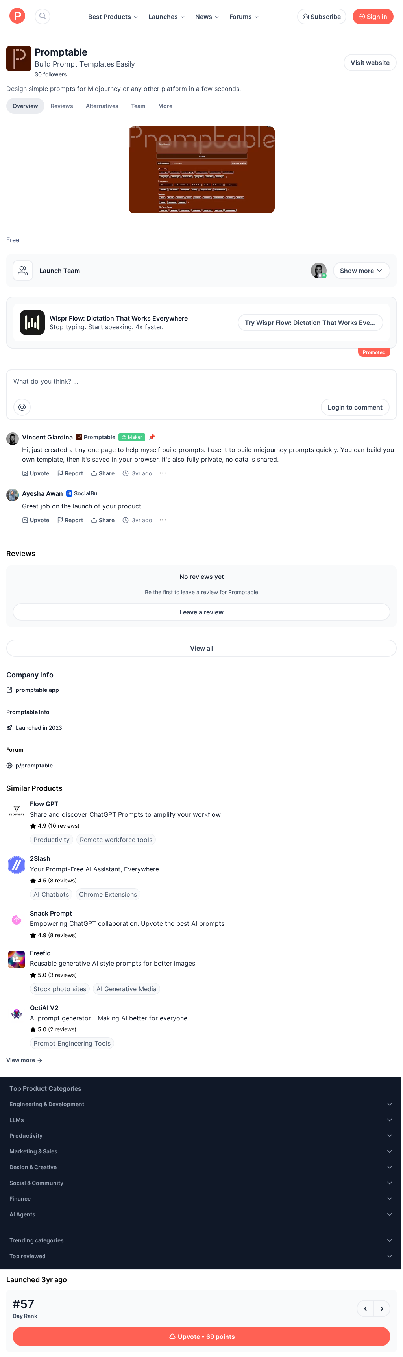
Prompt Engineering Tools (72, 1043)
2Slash (40, 858)
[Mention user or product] (22, 407)
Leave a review (201, 612)
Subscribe (326, 16)
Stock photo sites (59, 989)
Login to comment (355, 407)
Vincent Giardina (47, 437)
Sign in (377, 16)
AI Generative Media (126, 989)
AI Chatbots (51, 894)
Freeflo (40, 953)
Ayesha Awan (42, 493)
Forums (240, 16)
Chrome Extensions (108, 894)
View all (201, 648)
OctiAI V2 (44, 1008)
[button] (165, 105)
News (203, 16)
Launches (163, 16)
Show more (357, 270)
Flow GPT (44, 804)
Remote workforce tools (116, 839)
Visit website (370, 63)
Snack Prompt (51, 913)
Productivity (51, 839)
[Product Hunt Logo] (17, 16)
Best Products (109, 16)
